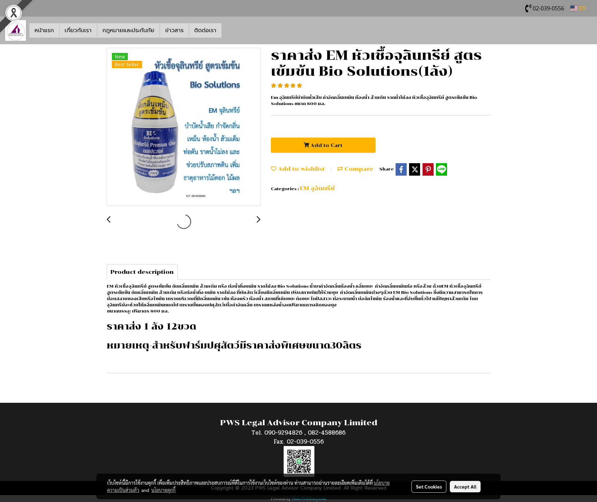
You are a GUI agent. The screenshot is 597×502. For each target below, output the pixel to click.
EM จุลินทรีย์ (317, 188)
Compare (358, 169)
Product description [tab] (142, 272)
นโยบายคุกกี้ (163, 490)
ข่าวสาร (174, 30)
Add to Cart (325, 145)
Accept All (465, 486)
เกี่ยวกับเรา (78, 30)
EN (582, 8)
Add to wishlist (300, 169)
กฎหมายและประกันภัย (128, 30)
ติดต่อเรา (205, 30)
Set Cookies (429, 486)
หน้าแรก (44, 30)
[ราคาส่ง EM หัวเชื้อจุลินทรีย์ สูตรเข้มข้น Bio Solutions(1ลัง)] (183, 127)
